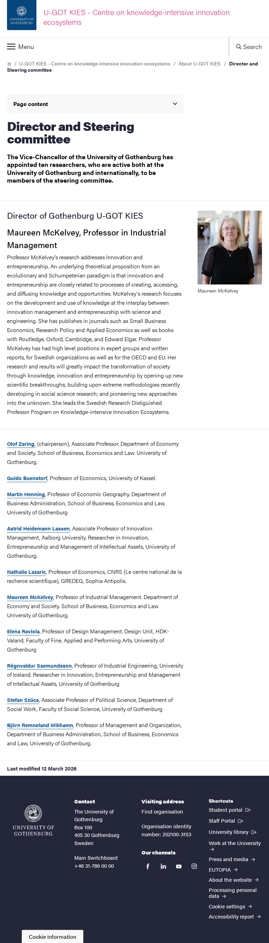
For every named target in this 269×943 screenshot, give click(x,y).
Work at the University (235, 842)
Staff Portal (226, 820)
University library (233, 831)
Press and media (229, 859)
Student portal (230, 809)
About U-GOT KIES (200, 63)
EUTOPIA (220, 869)
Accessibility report (232, 916)
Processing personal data (233, 892)
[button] (114, 46)
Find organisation (162, 811)
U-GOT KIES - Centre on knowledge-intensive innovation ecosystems (94, 63)
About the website (231, 879)
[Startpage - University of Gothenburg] (33, 820)
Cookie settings (228, 906)
